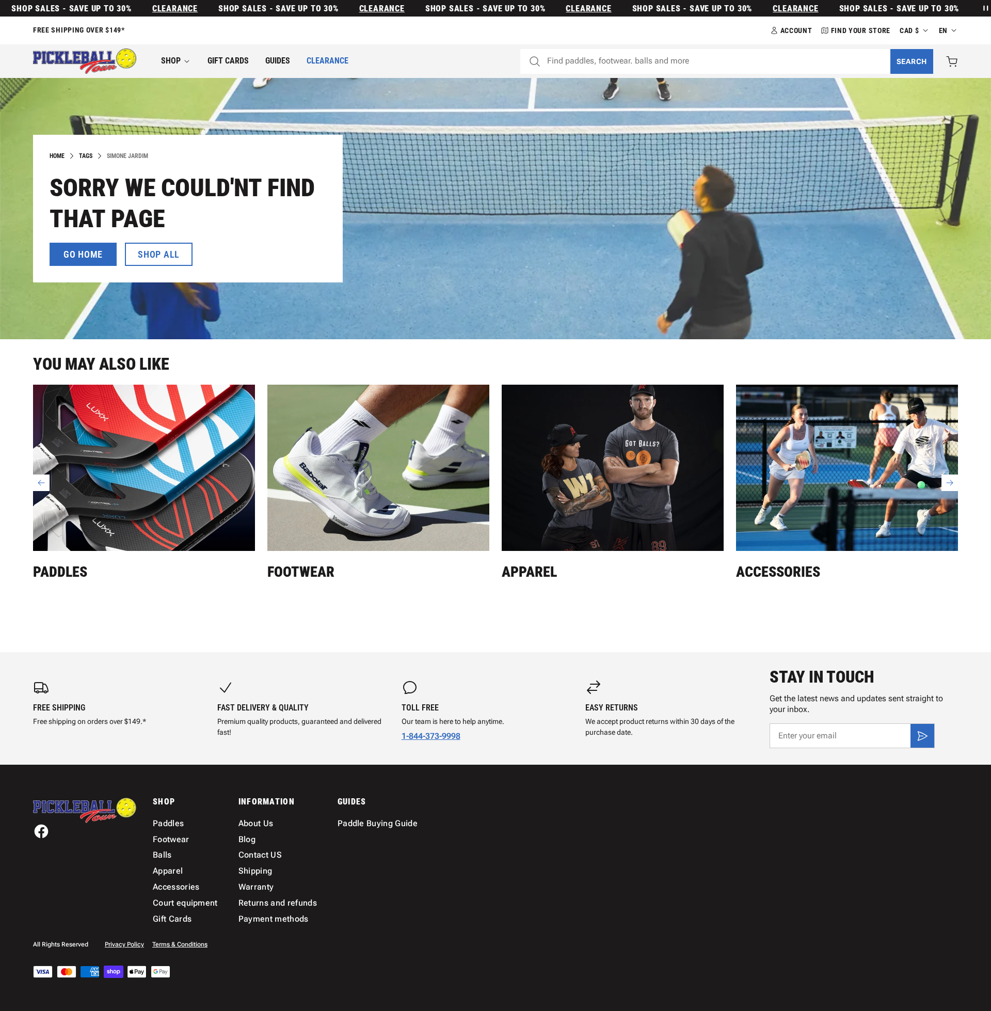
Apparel (529, 571)
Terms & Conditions (179, 944)
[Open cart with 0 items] (952, 61)
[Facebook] (41, 831)
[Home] (84, 61)
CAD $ (909, 30)
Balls (162, 855)
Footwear (300, 571)
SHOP (171, 61)
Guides (277, 61)
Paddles (60, 571)
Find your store (861, 30)
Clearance (151, 8)
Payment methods (273, 919)
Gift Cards (228, 61)
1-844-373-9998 (431, 736)
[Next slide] (949, 483)
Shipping (255, 871)
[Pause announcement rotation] (985, 8)
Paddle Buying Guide (378, 823)
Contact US (260, 855)
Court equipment (185, 903)
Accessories (778, 571)
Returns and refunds (277, 903)
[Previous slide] (41, 483)
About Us (256, 823)
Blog (246, 839)
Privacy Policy (124, 944)
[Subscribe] (922, 736)
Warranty (256, 887)
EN (943, 30)
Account (796, 30)
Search (912, 61)
